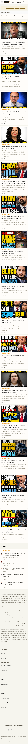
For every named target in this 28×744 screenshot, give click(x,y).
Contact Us (3, 658)
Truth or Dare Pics (5, 698)
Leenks (2, 679)
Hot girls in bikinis (7, 562)
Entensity (3, 688)
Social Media (5, 40)
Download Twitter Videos (6, 665)
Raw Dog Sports (4, 684)
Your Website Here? (5, 712)
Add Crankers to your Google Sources (15, 8)
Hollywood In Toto (5, 693)
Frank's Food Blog (5, 702)
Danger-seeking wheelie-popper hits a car (14, 568)
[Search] (26, 2)
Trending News (4, 670)
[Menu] (1, 2)
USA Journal (3, 674)
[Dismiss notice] (25, 7)
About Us (3, 653)
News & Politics (6, 74)
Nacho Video (3, 707)
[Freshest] (23, 2)
